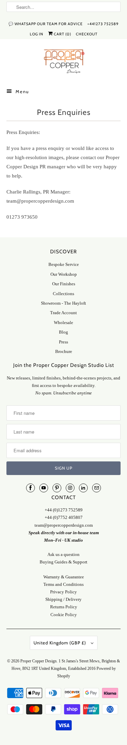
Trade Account (63, 312)
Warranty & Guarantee (63, 576)
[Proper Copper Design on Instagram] (70, 488)
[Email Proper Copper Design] (96, 488)
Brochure (63, 351)
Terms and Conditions (63, 584)
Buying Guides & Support (63, 561)
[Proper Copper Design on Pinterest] (56, 488)
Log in (36, 34)
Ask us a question (63, 554)
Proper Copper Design (38, 661)
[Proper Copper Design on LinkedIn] (83, 488)
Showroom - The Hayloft (63, 303)
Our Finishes (63, 283)
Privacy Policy (63, 591)
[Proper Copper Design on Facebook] (30, 488)
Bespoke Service (63, 264)
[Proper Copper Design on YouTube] (43, 488)
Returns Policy (63, 606)
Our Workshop (63, 274)
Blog (63, 332)
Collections (63, 293)
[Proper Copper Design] (63, 62)
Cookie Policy (63, 614)
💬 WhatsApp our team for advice (45, 23)
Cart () (62, 34)
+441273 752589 (103, 23)
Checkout (87, 34)
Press (63, 341)
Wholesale (63, 322)
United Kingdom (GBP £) (60, 642)
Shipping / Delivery (63, 599)
